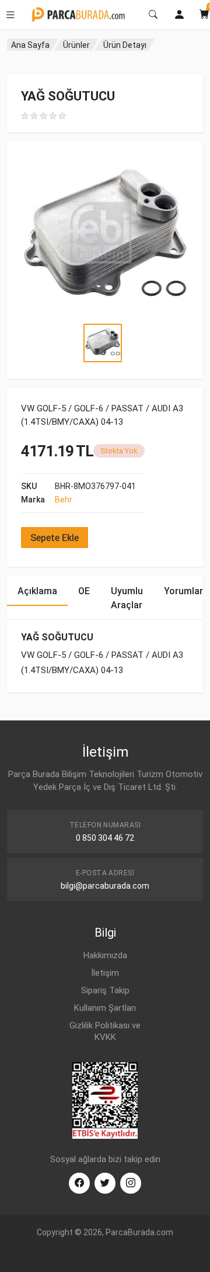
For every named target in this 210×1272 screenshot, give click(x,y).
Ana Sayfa (30, 45)
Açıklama (37, 591)
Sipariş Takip (105, 990)
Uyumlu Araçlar (127, 598)
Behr (63, 499)
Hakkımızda (105, 955)
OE (84, 591)
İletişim (105, 973)
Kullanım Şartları (105, 1008)
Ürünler (76, 45)
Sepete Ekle (54, 537)
